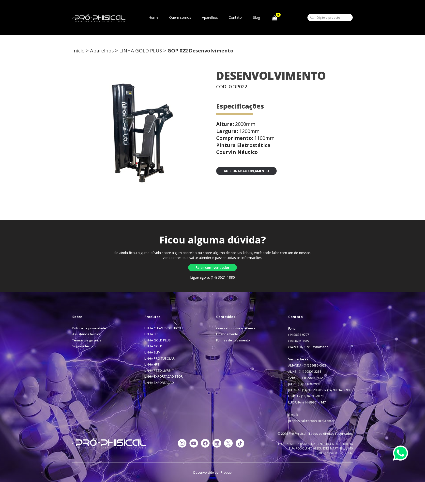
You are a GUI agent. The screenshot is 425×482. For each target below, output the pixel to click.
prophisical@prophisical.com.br (311, 420)
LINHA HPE (152, 364)
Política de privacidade (89, 328)
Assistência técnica (86, 334)
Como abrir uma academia (236, 328)
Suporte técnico (84, 346)
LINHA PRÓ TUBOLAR (159, 358)
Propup (226, 472)
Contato (235, 17)
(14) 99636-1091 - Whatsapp (308, 347)
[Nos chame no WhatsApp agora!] (402, 455)
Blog (256, 17)
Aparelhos (210, 17)
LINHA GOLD (153, 346)
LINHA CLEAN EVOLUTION (162, 328)
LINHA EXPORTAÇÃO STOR (163, 376)
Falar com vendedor (212, 267)
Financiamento (227, 334)
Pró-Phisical (98, 18)
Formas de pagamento (233, 340)
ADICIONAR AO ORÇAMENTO (246, 171)
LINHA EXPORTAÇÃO (159, 382)
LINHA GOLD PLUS (157, 340)
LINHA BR (151, 334)
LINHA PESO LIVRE (157, 370)
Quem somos (180, 17)
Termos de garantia (87, 340)
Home (153, 17)
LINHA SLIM (152, 352)
